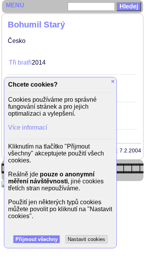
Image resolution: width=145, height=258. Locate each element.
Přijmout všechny (36, 239)
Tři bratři (20, 62)
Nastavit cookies (86, 239)
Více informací (27, 127)
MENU (15, 5)
